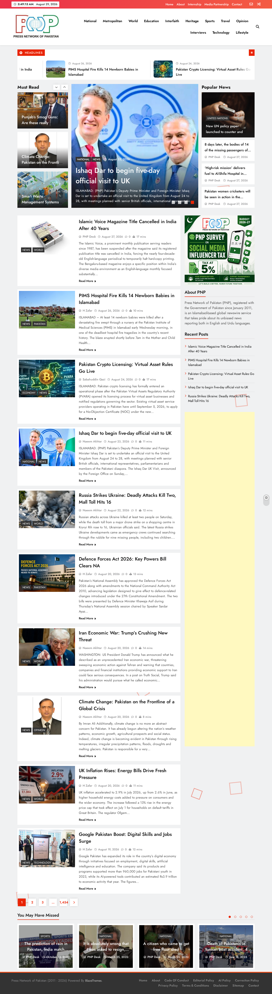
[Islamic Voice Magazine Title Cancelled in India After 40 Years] (134, 146)
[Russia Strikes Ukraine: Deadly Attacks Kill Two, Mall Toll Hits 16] (47, 509)
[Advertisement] (220, 579)
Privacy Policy (168, 985)
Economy (29, 393)
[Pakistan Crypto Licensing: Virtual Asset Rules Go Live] (139, 69)
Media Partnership (216, 4)
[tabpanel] (134, 146)
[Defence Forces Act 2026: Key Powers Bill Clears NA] (47, 573)
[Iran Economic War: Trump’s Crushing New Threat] (47, 647)
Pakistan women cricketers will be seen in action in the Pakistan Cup (227, 197)
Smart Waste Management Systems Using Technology (40, 162)
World (133, 21)
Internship (194, 4)
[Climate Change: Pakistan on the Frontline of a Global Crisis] (47, 716)
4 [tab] (193, 203)
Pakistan (39, 324)
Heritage (192, 21)
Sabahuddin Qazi (94, 379)
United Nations (217, 118)
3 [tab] (186, 203)
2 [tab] (180, 203)
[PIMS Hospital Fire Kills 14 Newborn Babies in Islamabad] (32, 69)
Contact (237, 4)
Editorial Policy (203, 980)
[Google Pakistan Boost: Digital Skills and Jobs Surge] (47, 848)
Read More (86, 281)
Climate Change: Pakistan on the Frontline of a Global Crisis (42, 122)
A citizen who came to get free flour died (166, 946)
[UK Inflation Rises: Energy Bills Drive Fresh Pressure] (47, 784)
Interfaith (172, 21)
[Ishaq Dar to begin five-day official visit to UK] (247, 69)
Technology (221, 32)
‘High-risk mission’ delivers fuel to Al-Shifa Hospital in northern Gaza (225, 173)
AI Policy (224, 980)
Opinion (242, 21)
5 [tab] (252, 917)
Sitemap (238, 985)
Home (169, 4)
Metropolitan (112, 21)
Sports (210, 21)
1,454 (63, 902)
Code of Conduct (176, 980)
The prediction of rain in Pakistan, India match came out (45, 949)
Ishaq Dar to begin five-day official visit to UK (125, 433)
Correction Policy (247, 980)
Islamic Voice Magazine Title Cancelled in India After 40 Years (127, 175)
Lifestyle (242, 32)
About (181, 4)
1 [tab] (174, 203)
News (81, 159)
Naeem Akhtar (92, 441)
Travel (225, 21)
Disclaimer (220, 985)
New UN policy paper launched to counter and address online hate (224, 132)
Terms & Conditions (195, 985)
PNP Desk (214, 157)
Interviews (198, 32)
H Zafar (87, 310)
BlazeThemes (93, 980)
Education (151, 21)
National (90, 21)
